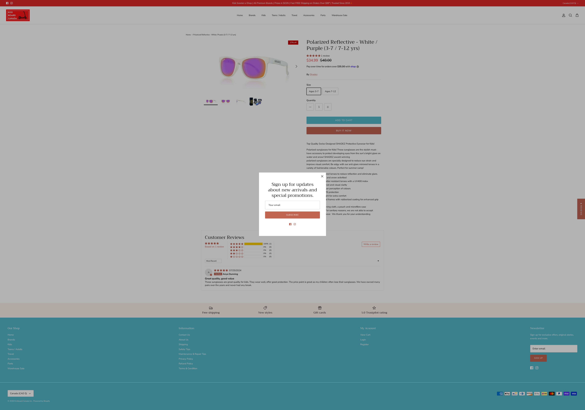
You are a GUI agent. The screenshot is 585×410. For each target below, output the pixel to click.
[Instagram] (295, 224)
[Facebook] (290, 224)
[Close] (322, 176)
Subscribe (292, 215)
